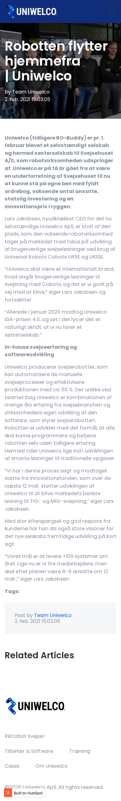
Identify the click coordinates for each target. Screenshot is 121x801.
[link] (31, 11)
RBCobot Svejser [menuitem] (25, 736)
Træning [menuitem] (79, 751)
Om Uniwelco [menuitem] (51, 766)
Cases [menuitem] (12, 766)
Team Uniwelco (31, 91)
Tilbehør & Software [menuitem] (29, 751)
